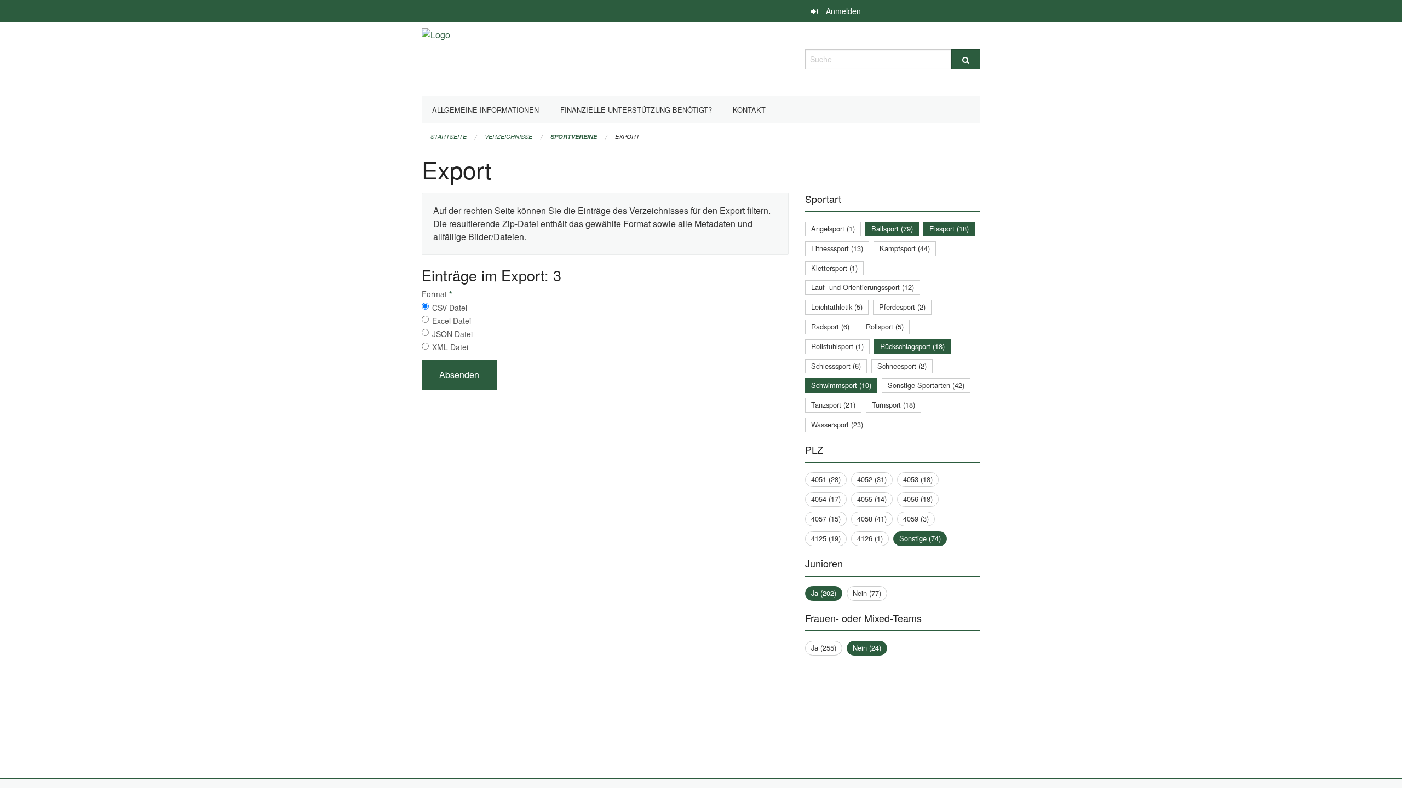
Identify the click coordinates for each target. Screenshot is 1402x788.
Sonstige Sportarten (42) (926, 385)
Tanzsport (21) (833, 404)
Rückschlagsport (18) (912, 346)
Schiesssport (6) (836, 366)
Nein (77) (867, 593)
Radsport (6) (830, 326)
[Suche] (965, 59)
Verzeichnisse (508, 136)
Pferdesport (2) (902, 307)
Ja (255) (823, 647)
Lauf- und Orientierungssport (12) (862, 287)
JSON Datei (452, 333)
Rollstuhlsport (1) (837, 346)
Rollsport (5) (885, 326)
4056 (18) (918, 499)
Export (627, 136)
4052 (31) (872, 479)
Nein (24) (867, 647)
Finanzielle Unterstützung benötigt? (636, 110)
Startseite (448, 136)
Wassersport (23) (837, 424)
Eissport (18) (949, 228)
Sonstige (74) (920, 538)
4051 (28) (826, 479)
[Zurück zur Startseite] (436, 57)
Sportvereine (573, 136)
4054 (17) (826, 499)
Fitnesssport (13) (837, 248)
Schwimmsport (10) (841, 385)
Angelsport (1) (833, 228)
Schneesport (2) (902, 366)
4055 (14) (872, 499)
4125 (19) (826, 538)
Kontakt (749, 110)
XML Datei (450, 346)
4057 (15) (826, 518)
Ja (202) (823, 593)
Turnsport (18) (893, 404)
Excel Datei (451, 320)
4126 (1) (870, 538)
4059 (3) (916, 518)
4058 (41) (872, 518)
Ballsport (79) (892, 228)
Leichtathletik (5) (837, 307)
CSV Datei (449, 307)
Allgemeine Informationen (485, 110)
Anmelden (843, 10)
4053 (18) (918, 479)
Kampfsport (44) (905, 248)
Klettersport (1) (834, 268)
